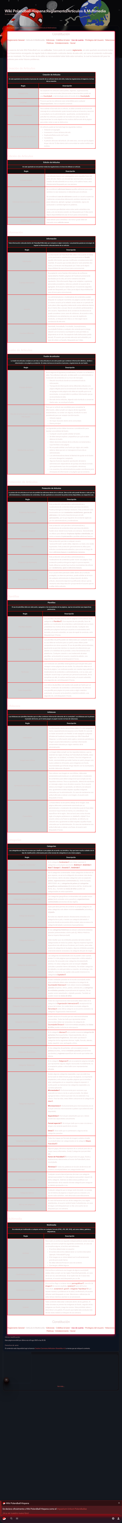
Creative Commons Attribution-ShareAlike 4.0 (50, 1348)
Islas (49, 1101)
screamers (58, 1289)
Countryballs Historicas (56, 985)
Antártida (86, 865)
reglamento (77, 50)
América (77, 865)
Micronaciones (53, 1106)
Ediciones (50, 40)
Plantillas (57, 621)
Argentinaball (10, 1361)
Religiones (63, 1061)
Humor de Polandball (56, 1157)
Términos (51, 1167)
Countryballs (85, 96)
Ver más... (61, 1386)
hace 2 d (7, 1363)
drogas (48, 1286)
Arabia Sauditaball (12, 1373)
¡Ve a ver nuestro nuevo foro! (16, 1513)
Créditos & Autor (63, 40)
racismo (70, 1286)
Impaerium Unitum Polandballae (72, 1509)
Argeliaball (9, 1367)
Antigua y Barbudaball (13, 1379)
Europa (56, 868)
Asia (49, 868)
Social (72, 43)
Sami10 (14, 1363)
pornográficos (77, 1283)
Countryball (47, 96)
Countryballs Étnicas (55, 1025)
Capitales (60, 975)
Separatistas (53, 1116)
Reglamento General (16, 40)
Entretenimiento (62, 43)
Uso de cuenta (77, 40)
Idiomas (62, 1032)
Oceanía (65, 868)
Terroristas (52, 1009)
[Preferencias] (113, 1518)
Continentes (63, 862)
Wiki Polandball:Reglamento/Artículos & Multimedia (37, 28)
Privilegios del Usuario (94, 40)
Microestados (53, 1090)
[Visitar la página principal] (4, 1518)
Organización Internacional (67, 1003)
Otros (50, 1131)
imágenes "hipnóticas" (79, 1289)
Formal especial (54, 1123)
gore (65, 1289)
